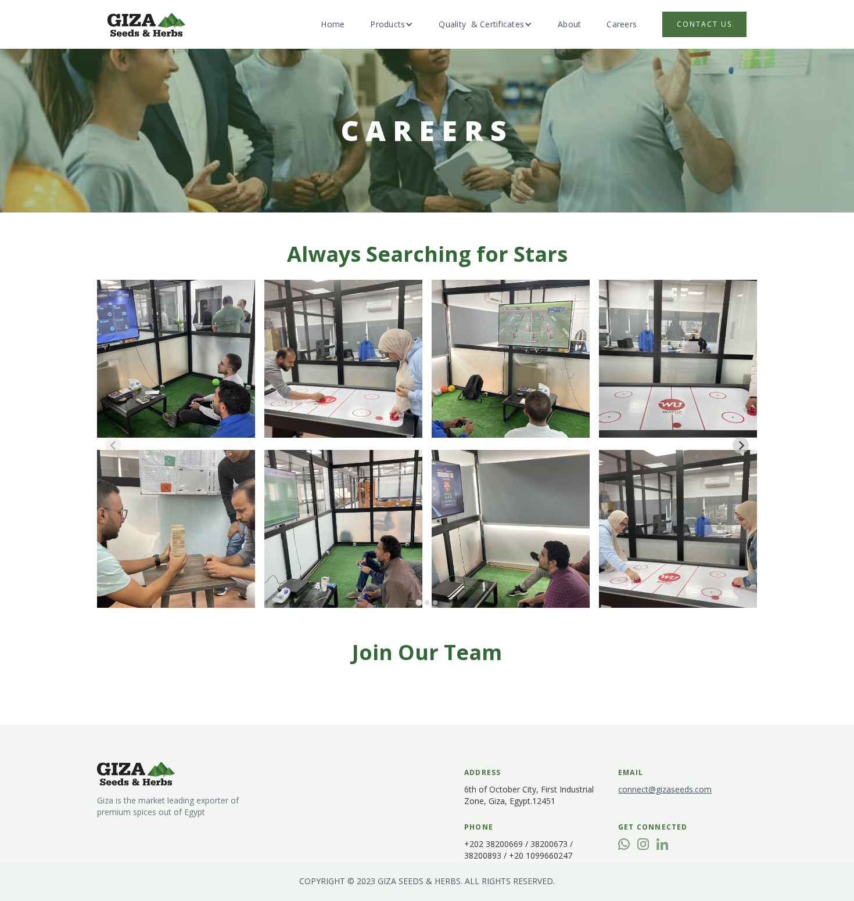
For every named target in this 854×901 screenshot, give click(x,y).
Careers (622, 24)
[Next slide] (741, 445)
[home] (146, 25)
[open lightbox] (176, 359)
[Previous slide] (113, 445)
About (569, 24)
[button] (391, 24)
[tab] (418, 602)
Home (333, 24)
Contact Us (704, 24)
